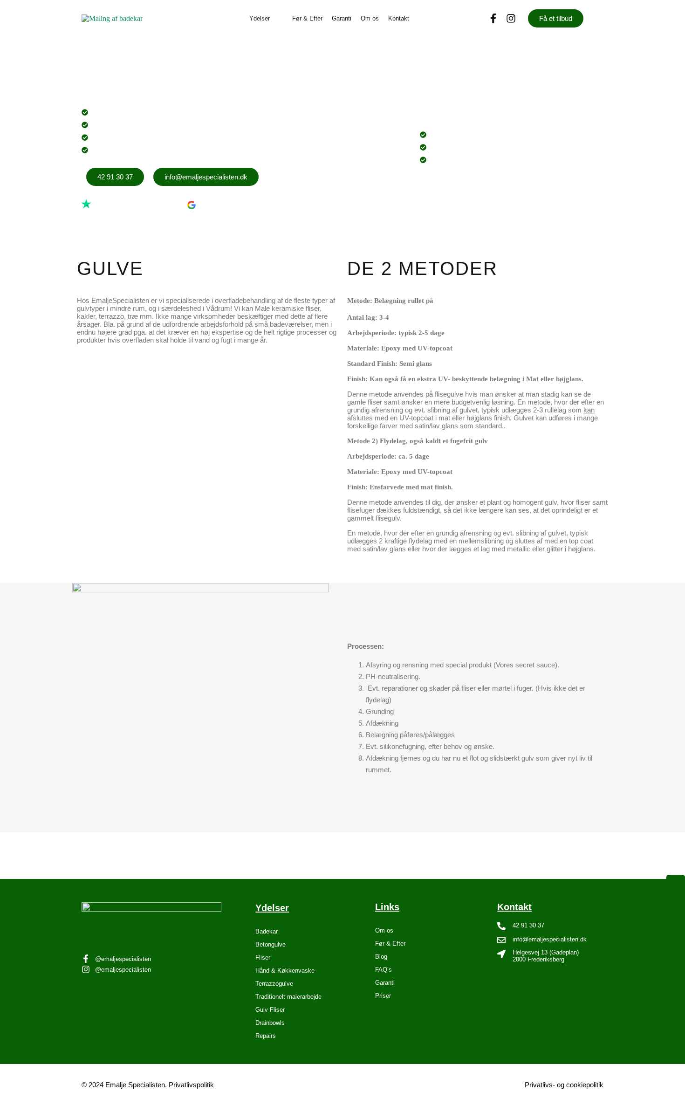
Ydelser (259, 18)
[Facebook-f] (493, 18)
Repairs (265, 1035)
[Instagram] (511, 18)
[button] (266, 18)
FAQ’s (383, 969)
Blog (381, 956)
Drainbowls (270, 1022)
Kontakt (398, 18)
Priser (383, 995)
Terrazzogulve (274, 983)
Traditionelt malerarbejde (288, 996)
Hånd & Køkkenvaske (285, 970)
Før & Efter (307, 18)
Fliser (262, 957)
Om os (370, 18)
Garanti (341, 18)
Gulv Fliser (270, 1009)
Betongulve (270, 944)
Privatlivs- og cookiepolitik (564, 1085)
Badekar (266, 931)
